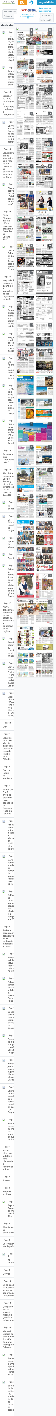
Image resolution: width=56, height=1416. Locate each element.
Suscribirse (47, 15)
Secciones (11, 12)
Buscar (9, 16)
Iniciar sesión (46, 20)
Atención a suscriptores (45, 9)
